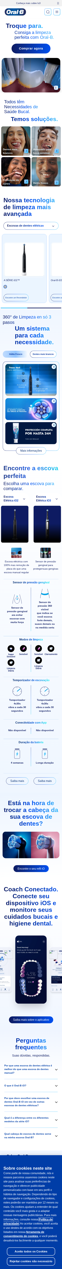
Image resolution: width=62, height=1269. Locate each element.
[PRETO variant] (5, 286)
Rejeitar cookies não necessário (31, 1261)
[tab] (16, 354)
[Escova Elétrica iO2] (14, 525)
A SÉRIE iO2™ (12, 280)
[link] (31, 450)
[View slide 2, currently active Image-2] (31, 969)
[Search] (47, 11)
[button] (31, 1069)
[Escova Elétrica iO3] (47, 525)
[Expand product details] (54, 367)
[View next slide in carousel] (53, 954)
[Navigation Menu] (56, 11)
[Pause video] (56, 89)
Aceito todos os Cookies (31, 1251)
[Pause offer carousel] (58, 3)
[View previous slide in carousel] (8, 954)
